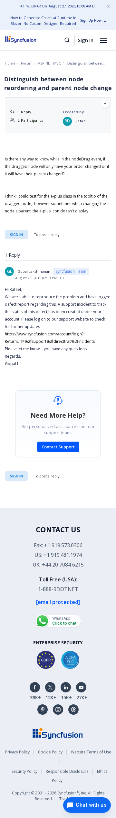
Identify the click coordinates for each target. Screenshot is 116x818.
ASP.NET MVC (49, 63)
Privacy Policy (17, 752)
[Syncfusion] (58, 733)
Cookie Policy (50, 752)
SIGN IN (16, 476)
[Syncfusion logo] (28, 39)
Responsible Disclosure (67, 771)
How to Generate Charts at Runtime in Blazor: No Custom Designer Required (43, 20)
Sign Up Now (91, 20)
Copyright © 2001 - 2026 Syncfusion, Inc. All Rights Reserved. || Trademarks (58, 796)
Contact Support (58, 447)
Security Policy (24, 771)
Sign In (85, 40)
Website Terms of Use (91, 752)
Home (10, 63)
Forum (27, 63)
